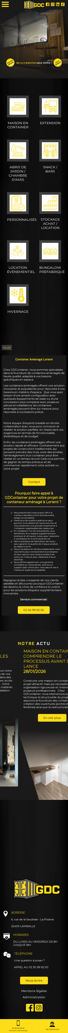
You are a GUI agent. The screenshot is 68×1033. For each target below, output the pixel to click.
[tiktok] (57, 5)
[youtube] (63, 5)
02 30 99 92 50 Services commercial (18, 1029)
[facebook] (47, 5)
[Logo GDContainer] (34, 5)
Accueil (6, 347)
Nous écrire (34, 980)
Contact (34, 482)
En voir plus (34, 718)
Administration (34, 997)
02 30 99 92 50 (33, 610)
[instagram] (52, 5)
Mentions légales (34, 991)
